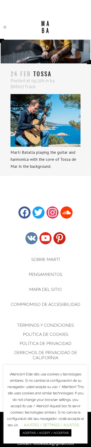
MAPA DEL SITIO (45, 289)
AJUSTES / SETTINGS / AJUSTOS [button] (51, 425)
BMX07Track (22, 86)
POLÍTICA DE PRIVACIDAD (45, 343)
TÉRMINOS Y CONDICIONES (45, 325)
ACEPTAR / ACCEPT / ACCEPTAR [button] (45, 433)
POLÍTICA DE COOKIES (45, 334)
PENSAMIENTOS (45, 274)
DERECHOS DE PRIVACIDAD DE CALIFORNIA (45, 355)
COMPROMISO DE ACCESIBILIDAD (45, 304)
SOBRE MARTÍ (45, 259)
